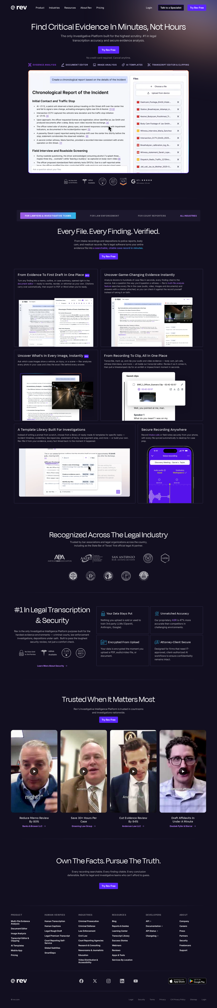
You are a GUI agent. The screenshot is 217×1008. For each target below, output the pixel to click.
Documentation (154, 926)
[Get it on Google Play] (197, 981)
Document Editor (19, 928)
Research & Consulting (89, 945)
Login (204, 999)
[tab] (42, 65)
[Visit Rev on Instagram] (108, 981)
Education (83, 955)
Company (184, 921)
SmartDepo (50, 953)
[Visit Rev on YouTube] (136, 981)
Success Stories (120, 940)
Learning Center (120, 931)
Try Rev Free (197, 7)
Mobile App (16, 950)
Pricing (14, 955)
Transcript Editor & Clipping (20, 939)
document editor (25, 283)
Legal (131, 999)
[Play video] (34, 771)
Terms (152, 999)
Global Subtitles (52, 948)
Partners (184, 936)
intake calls (154, 435)
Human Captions (53, 926)
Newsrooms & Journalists (90, 950)
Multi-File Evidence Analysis (20, 922)
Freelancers (185, 945)
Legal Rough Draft (53, 931)
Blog (114, 921)
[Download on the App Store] (177, 981)
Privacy (162, 999)
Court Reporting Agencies (90, 940)
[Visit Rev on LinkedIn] (122, 981)
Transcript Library (120, 936)
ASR (174, 620)
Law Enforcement (86, 931)
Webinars (116, 945)
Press (182, 931)
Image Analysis (18, 933)
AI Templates (17, 945)
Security (184, 940)
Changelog (152, 936)
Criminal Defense (86, 926)
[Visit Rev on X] (95, 981)
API (148, 921)
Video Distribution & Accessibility (88, 961)
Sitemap (193, 999)
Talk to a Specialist (170, 7)
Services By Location (122, 960)
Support (183, 950)
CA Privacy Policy (177, 999)
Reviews (116, 950)
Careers (183, 926)
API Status (152, 931)
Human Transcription (55, 921)
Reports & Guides (120, 926)
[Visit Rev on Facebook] (81, 981)
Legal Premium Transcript (57, 936)
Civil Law (82, 936)
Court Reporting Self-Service (55, 941)
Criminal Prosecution (88, 921)
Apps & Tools (118, 955)
